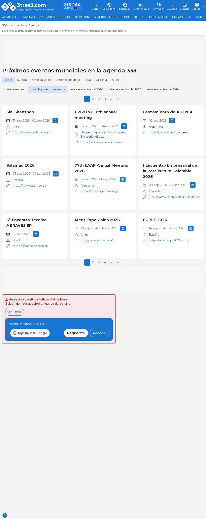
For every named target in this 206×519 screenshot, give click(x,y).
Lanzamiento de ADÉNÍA (168, 112)
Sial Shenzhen (20, 112)
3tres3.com (31, 5)
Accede (99, 333)
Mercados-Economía (55, 17)
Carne (199, 17)
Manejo (139, 17)
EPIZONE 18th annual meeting (96, 115)
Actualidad (10, 17)
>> (117, 99)
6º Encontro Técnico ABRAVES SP (26, 223)
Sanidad (29, 17)
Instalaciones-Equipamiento (169, 17)
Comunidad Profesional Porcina (35, 9)
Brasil (16, 240)
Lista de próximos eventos (48, 89)
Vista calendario (15, 89)
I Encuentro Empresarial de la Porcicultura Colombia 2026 (170, 171)
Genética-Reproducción (111, 17)
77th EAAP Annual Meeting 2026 (101, 168)
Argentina (156, 127)
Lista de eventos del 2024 (162, 89)
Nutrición (82, 17)
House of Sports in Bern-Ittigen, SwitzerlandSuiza (103, 134)
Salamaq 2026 (20, 165)
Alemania (87, 185)
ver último (14, 312)
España (17, 180)
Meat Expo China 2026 (97, 220)
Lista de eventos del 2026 (86, 89)
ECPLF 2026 (155, 220)
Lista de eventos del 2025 (124, 89)
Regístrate (76, 333)
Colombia (155, 191)
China (16, 127)
